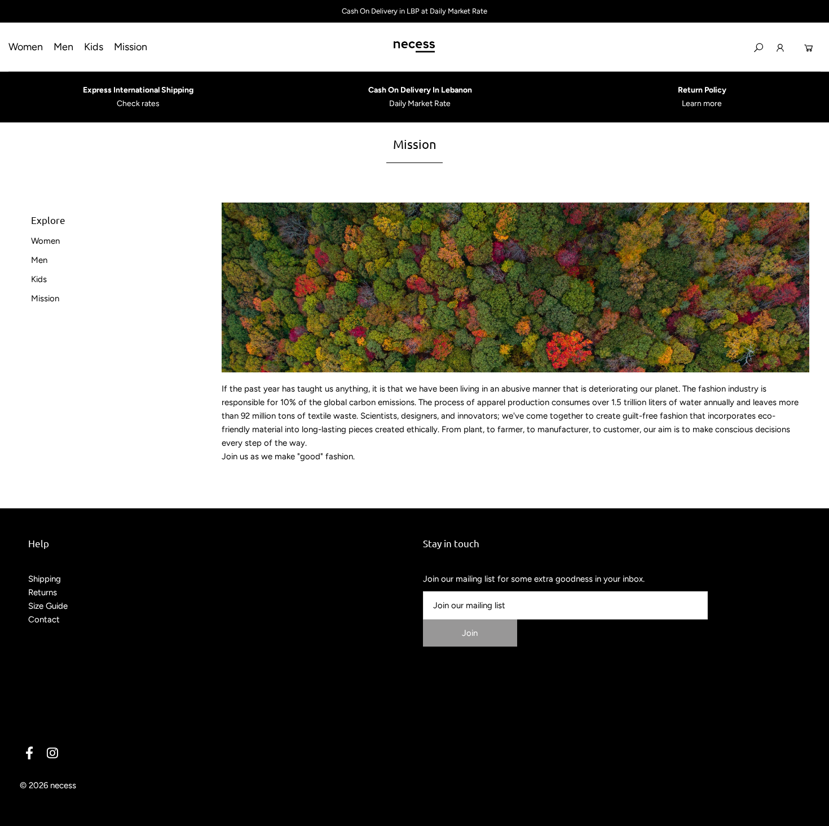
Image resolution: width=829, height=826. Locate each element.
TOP (809, 814)
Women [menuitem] (25, 47)
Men (39, 260)
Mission (45, 298)
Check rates (138, 103)
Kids (39, 279)
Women (45, 241)
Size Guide (48, 606)
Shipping (44, 579)
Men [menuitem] (63, 47)
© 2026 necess (48, 785)
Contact (44, 619)
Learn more (702, 103)
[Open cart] (809, 46)
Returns (42, 592)
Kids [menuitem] (93, 47)
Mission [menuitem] (130, 47)
